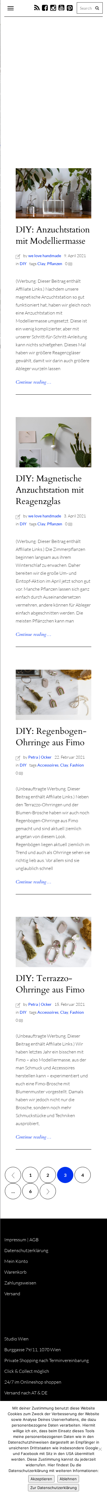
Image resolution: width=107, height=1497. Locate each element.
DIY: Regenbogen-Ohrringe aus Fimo (51, 736)
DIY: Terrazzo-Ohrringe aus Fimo (50, 984)
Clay (41, 263)
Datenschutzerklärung (26, 1250)
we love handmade (44, 255)
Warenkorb (15, 1272)
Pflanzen (54, 263)
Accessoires (47, 765)
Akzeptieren (41, 1479)
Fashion (77, 765)
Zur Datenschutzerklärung (53, 1487)
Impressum (15, 1239)
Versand (12, 1293)
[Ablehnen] (100, 1449)
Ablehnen (68, 1479)
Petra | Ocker (40, 757)
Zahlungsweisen (20, 1283)
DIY (23, 263)
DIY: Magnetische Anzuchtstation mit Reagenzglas (50, 490)
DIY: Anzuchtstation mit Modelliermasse (53, 235)
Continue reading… (33, 382)
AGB (34, 1239)
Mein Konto (16, 1261)
